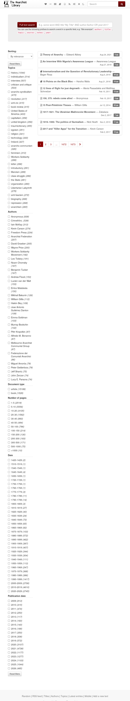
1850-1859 (19, 523)
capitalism (19, 117)
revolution (19, 98)
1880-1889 (19, 535)
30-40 (17, 418)
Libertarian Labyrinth (21, 189)
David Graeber (21, 243)
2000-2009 (20, 583)
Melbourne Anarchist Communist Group (21, 346)
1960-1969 (19, 567)
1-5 (16, 402)
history (18, 72)
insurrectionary (21, 125)
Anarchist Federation (21, 238)
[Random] (74, 4)
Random (26, 696)
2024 (17, 660)
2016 (16, 628)
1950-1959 (19, 563)
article (18, 389)
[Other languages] (55, 4)
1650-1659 (18, 475)
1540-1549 (18, 468)
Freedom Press (22, 232)
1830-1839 (19, 515)
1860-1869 (19, 527)
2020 (17, 644)
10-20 (17, 410)
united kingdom (21, 121)
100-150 (18, 430)
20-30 (17, 414)
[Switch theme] (83, 4)
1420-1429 (18, 460)
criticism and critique (21, 86)
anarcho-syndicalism (21, 93)
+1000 (16, 450)
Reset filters (15, 63)
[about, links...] (50, 4)
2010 (16, 604)
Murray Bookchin (19, 326)
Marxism (18, 171)
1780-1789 (19, 495)
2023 (17, 656)
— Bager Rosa (79, 73)
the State (18, 179)
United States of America (19, 112)
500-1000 (18, 446)
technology (19, 137)
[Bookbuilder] (60, 4)
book (17, 393)
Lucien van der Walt (21, 282)
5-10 (17, 406)
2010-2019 (20, 587)
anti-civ (17, 102)
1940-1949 (19, 559)
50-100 (17, 426)
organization (20, 183)
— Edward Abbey (81, 54)
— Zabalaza (81, 113)
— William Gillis (81, 105)
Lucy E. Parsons (21, 379)
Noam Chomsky (19, 264)
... (56, 144)
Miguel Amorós (21, 363)
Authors (55, 696)
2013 (16, 616)
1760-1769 (18, 487)
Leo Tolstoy (20, 258)
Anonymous (20, 216)
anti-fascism (20, 194)
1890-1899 (19, 539)
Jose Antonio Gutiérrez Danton (19, 310)
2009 (16, 600)
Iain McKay (19, 224)
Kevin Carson (21, 228)
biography (19, 198)
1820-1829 (19, 511)
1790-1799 (19, 499)
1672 (63, 144)
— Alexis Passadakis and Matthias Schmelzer (79, 90)
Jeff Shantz (19, 371)
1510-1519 (18, 464)
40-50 (17, 422)
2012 (16, 612)
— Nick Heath (81, 121)
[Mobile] (64, 4)
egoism (17, 129)
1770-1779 (18, 491)
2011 (16, 608)
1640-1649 (18, 472)
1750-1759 (18, 483)
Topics (64, 696)
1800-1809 (18, 503)
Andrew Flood (21, 276)
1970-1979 (19, 571)
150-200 (18, 434)
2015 (16, 624)
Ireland (17, 141)
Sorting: (12, 51)
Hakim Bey (19, 303)
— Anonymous (81, 98)
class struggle (21, 175)
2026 (16, 668)
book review (20, 106)
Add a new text (100, 696)
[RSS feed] (69, 4)
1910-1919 (19, 547)
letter (16, 164)
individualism (20, 76)
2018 (16, 636)
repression (19, 202)
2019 (16, 640)
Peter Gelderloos (22, 367)
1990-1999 (20, 579)
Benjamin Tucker (19, 271)
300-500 (18, 442)
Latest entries (76, 696)
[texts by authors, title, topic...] (45, 4)
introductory (20, 167)
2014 (16, 620)
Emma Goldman (19, 319)
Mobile (88, 696)
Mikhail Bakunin (22, 295)
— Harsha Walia (81, 81)
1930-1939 (19, 555)
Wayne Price (20, 247)
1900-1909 (19, 543)
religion (17, 133)
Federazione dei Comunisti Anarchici (21, 356)
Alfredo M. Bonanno (21, 337)
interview (18, 80)
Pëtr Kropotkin (20, 331)
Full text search (27, 24)
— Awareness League (81, 63)
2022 (17, 652)
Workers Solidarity (20, 158)
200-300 (18, 438)
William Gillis (20, 299)
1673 (72, 144)
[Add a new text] (79, 4)
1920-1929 (19, 551)
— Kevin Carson (81, 130)
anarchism (19, 206)
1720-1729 (18, 479)
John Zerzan (20, 375)
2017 (16, 632)
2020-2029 (20, 591)
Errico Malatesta (19, 289)
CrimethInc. (20, 220)
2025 (17, 664)
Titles (46, 696)
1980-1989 (19, 575)
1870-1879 (19, 531)
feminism (18, 152)
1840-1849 (19, 519)
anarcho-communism (21, 147)
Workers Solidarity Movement (20, 253)
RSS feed (37, 696)
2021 (17, 648)
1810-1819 (19, 507)
